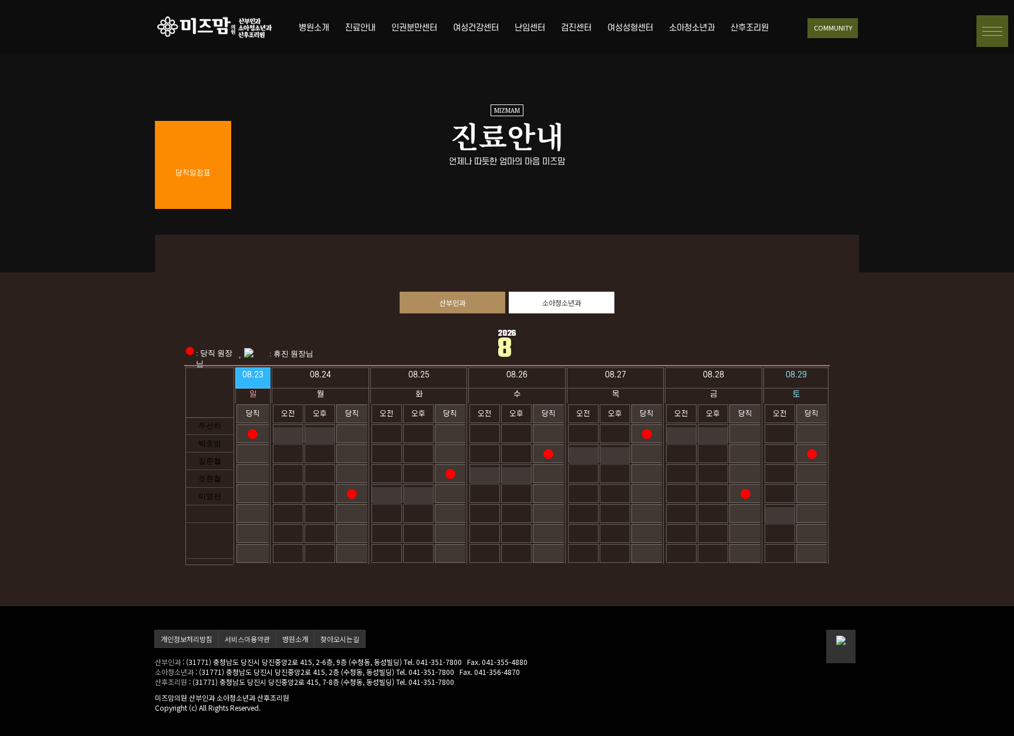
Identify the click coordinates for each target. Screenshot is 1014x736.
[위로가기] (841, 646)
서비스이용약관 (247, 639)
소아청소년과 (692, 28)
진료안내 (360, 28)
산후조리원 (750, 28)
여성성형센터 (630, 28)
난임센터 (530, 28)
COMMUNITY (833, 27)
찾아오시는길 (339, 639)
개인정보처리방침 (186, 639)
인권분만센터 (414, 28)
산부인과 (452, 303)
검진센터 (576, 28)
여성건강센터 (476, 28)
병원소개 (314, 28)
